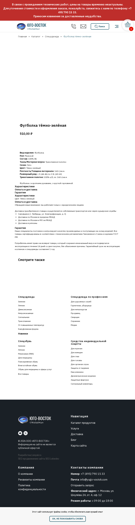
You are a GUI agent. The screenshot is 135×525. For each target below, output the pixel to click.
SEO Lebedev (52, 458)
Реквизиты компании (31, 479)
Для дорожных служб (81, 301)
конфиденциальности (32, 489)
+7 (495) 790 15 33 (93, 473)
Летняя (21, 305)
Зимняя (21, 301)
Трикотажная (24, 321)
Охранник (75, 321)
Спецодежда (52, 36)
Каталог (35, 36)
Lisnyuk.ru (36, 455)
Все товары (23, 374)
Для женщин (77, 352)
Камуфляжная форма (28, 329)
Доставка (77, 434)
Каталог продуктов (83, 422)
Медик (74, 325)
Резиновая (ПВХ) (26, 354)
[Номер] (26, 433)
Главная (22, 36)
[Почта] (20, 433)
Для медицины (25, 357)
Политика (24, 485)
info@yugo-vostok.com (93, 479)
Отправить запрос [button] (82, 485)
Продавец (75, 313)
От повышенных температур (31, 325)
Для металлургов (79, 309)
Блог (73, 439)
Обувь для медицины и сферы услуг (35, 369)
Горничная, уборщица (81, 305)
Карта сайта (79, 445)
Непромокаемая (25, 313)
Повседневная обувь (28, 361)
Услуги (75, 428)
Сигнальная (23, 317)
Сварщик (75, 317)
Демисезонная (25, 309)
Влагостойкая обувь (27, 365)
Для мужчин (76, 348)
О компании (25, 473)
